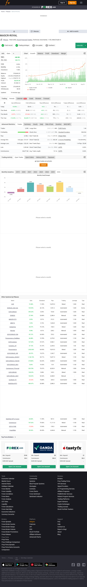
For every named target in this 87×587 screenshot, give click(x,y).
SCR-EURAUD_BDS (12, 364)
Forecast (46, 98)
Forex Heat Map (7, 509)
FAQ (59, 521)
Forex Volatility (6, 491)
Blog (59, 534)
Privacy (10, 558)
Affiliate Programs (63, 491)
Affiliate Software (35, 534)
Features (32, 524)
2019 (18, 172)
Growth (32, 53)
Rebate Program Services (66, 496)
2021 (29, 172)
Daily (41, 124)
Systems (32, 481)
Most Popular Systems (36, 484)
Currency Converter (8, 514)
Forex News (5, 496)
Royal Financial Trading (24, 40)
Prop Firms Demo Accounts (11, 547)
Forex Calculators (7, 507)
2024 (47, 172)
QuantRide (12, 430)
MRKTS (12, 323)
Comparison (6, 550)
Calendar (21, 98)
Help (59, 524)
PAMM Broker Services (65, 494)
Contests (32, 489)
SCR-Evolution (12, 342)
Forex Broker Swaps (8, 527)
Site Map (16, 558)
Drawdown (55, 53)
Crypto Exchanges (63, 504)
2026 (58, 172)
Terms (4, 558)
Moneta (12, 330)
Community (33, 478)
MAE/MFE (67, 124)
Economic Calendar (8, 478)
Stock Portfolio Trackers (65, 509)
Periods (11, 98)
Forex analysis (6, 499)
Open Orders (29, 157)
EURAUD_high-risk (12, 308)
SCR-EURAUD (13, 312)
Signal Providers (63, 486)
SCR (12, 304)
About (60, 532)
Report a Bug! (62, 529)
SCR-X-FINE (12, 426)
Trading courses (63, 507)
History (41, 157)
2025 (53, 172)
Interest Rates (6, 484)
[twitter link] (78, 565)
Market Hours (6, 481)
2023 (41, 172)
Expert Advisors (63, 501)
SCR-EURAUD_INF (12, 353)
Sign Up (72, 3)
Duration (58, 124)
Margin (63, 53)
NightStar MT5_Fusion (12, 419)
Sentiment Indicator (35, 496)
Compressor (12, 422)
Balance (40, 53)
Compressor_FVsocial (12, 368)
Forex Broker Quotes (8, 524)
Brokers (60, 478)
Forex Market (6, 489)
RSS (30, 529)
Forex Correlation (7, 494)
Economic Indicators (8, 512)
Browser (38, 98)
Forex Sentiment (34, 494)
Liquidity (4, 504)
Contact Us (61, 527)
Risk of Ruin (49, 124)
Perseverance (12, 349)
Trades (19, 124)
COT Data (5, 501)
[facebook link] (73, 565)
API (30, 527)
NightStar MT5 (12, 383)
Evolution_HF (12, 346)
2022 (35, 172)
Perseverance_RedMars (12, 338)
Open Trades (19, 157)
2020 (23, 172)
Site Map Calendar (27, 558)
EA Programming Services (66, 489)
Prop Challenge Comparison (11, 542)
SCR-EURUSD (13, 372)
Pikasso (5, 40)
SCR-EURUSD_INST (12, 376)
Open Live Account (15, 466)
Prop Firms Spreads (8, 544)
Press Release (6, 534)
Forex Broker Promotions (10, 532)
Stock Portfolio (34, 532)
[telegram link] (83, 565)
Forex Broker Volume (8, 529)
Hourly (35, 124)
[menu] (81, 2)
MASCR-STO (12, 319)
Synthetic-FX (12, 380)
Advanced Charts (35, 537)
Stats (8, 53)
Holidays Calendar (8, 486)
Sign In (62, 3)
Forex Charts (33, 491)
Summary (27, 124)
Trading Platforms (63, 499)
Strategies (32, 486)
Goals (31, 98)
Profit (47, 53)
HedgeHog (12, 327)
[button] (34, 31)
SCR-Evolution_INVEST (12, 357)
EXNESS (12, 315)
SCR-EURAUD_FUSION (12, 361)
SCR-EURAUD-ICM (12, 334)
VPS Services (62, 484)
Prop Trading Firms (64, 481)
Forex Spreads (6, 521)
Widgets (32, 521)
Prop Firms (5, 539)
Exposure (51, 157)
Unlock (43, 165)
